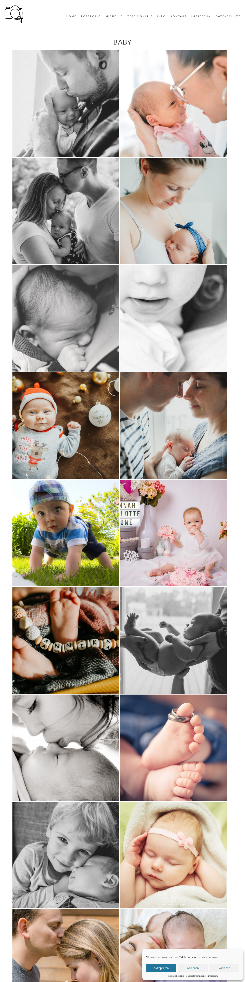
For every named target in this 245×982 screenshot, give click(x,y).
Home (71, 16)
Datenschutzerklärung (196, 976)
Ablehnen (193, 968)
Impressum (212, 976)
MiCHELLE (114, 16)
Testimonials (140, 16)
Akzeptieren (161, 968)
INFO (161, 16)
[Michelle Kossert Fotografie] (14, 14)
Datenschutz (228, 16)
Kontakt (179, 16)
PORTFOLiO (91, 16)
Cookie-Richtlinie (176, 976)
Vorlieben (224, 968)
